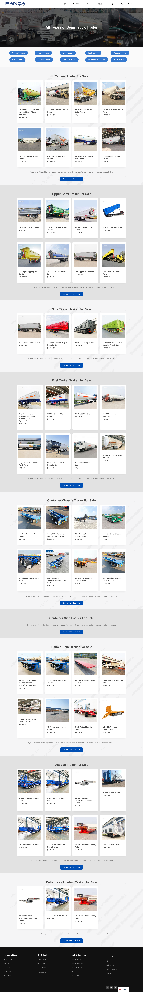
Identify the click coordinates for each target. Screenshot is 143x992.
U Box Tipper (41, 959)
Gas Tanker (7, 975)
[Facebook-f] (107, 987)
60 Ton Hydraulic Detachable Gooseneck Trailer (84, 800)
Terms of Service (111, 977)
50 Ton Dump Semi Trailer (29, 227)
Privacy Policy (110, 981)
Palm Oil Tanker (8, 971)
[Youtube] (111, 987)
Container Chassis (77, 963)
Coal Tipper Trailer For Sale (85, 272)
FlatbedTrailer (76, 975)
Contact (131, 4)
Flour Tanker (7, 963)
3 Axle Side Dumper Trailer (85, 343)
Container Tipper (77, 959)
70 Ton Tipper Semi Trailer (113, 227)
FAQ (121, 4)
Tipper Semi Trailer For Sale (72, 194)
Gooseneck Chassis (78, 967)
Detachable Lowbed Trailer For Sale (71, 882)
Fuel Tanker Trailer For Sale (71, 380)
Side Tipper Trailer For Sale (71, 309)
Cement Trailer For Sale (71, 76)
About (99, 4)
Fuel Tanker (7, 967)
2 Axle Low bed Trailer (111, 845)
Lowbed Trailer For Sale (72, 764)
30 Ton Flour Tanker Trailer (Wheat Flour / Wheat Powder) (29, 112)
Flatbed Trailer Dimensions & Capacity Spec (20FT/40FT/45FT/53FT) (29, 682)
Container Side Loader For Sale (71, 618)
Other (41, 973)
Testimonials (110, 965)
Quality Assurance (111, 969)
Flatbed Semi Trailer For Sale (71, 647)
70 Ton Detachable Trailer (29, 845)
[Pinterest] (115, 987)
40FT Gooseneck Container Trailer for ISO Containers (56, 580)
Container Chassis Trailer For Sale (71, 500)
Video (89, 4)
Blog (111, 4)
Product (76, 4)
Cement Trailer (8, 959)
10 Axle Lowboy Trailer (111, 792)
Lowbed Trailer (42, 967)
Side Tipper (41, 963)
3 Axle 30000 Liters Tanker (85, 414)
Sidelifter (74, 971)
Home (65, 4)
